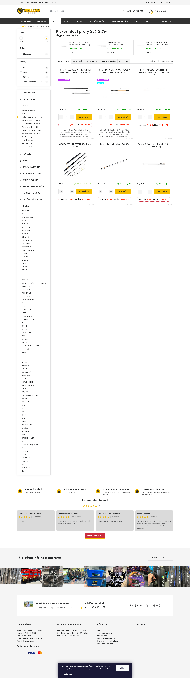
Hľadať (115, 11)
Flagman (35, 68)
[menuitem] (25, 21)
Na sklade (35, 54)
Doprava (20, 2)
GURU (35, 72)
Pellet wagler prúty (28, 137)
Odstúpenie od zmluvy (106, 643)
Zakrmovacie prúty (28, 110)
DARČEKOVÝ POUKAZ (32, 199)
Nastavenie (67, 674)
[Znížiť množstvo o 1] (61, 117)
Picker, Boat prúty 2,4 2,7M (32, 117)
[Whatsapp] (158, 605)
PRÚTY (26, 106)
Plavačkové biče (27, 140)
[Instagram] (153, 605)
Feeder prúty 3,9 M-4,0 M (31, 127)
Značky (26, 206)
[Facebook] (147, 605)
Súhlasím (122, 668)
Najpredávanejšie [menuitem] (108, 61)
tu (108, 669)
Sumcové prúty (27, 143)
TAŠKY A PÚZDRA (30, 180)
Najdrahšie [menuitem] (92, 61)
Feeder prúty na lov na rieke (31, 130)
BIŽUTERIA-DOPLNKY (32, 173)
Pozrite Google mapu (25, 641)
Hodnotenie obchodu (95, 500)
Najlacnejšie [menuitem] (78, 61)
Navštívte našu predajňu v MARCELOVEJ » (41, 2)
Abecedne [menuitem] (123, 61)
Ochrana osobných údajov (107, 641)
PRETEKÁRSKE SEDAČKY (33, 186)
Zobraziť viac (95, 535)
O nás (99, 630)
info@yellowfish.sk (95, 603)
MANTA (35, 77)
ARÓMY (26, 160)
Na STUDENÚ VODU (31, 193)
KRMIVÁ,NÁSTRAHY (31, 167)
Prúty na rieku (26, 114)
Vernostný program (104, 633)
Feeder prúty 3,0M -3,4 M (31, 120)
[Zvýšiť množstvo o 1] (72, 117)
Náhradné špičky (27, 147)
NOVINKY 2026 (30, 93)
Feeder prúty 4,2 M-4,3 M (31, 134)
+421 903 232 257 (134, 11)
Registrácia (167, 2)
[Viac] (166, 21)
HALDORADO (29, 99)
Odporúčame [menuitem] (63, 61)
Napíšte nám (102, 635)
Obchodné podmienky (106, 638)
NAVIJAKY (27, 154)
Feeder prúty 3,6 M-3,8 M (31, 124)
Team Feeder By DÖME (35, 81)
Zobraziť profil (159, 558)
